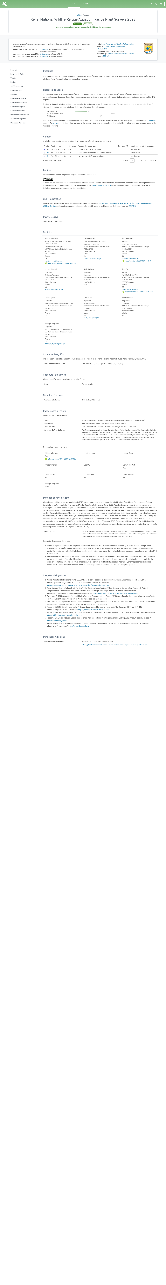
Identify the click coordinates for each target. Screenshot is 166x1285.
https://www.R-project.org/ (79, 626)
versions (56, 123)
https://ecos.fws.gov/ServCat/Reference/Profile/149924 (122, 44)
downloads (151, 120)
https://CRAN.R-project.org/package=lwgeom (64, 615)
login (161, 4)
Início (74, 3)
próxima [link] (153, 160)
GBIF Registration (17, 86)
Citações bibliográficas (19, 119)
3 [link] (141, 160)
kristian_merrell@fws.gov (54, 289)
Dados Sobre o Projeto (18, 111)
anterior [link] (125, 160)
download (45, 49)
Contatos (14, 94)
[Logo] (4, 4)
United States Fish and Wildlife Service (120, 54)
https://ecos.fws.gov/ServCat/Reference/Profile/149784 (115, 593)
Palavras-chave (16, 90)
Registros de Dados (17, 74)
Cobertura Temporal (18, 106)
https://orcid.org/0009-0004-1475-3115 (139, 261)
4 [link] (145, 160)
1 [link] (132, 160)
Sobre (85, 3)
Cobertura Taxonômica (19, 102)
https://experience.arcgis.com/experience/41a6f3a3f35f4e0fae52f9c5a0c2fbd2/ (79, 585)
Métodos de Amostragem (20, 115)
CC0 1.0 (106, 56)
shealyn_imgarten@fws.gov (55, 344)
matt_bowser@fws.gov (53, 261)
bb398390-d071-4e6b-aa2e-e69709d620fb (116, 203)
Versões (13, 78)
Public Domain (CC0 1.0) (101, 185)
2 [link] (136, 160)
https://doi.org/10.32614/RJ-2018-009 (93, 610)
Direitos (13, 82)
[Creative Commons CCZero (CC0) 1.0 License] (48, 179)
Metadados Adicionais (18, 123)
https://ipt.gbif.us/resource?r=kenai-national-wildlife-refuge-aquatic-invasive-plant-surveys (114, 645)
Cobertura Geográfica (18, 98)
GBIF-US (132, 206)
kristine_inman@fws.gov (93, 258)
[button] (156, 4)
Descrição (14, 70)
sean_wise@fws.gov (91, 318)
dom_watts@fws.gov (130, 289)
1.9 (47, 156)
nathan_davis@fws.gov (131, 258)
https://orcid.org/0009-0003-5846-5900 (139, 292)
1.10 (47, 153)
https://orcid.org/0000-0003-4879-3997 (61, 263)
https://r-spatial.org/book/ (57, 621)
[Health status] (152, 4)
